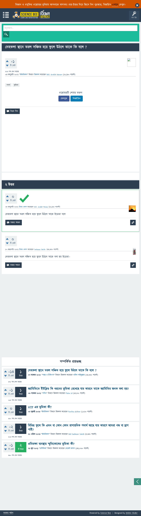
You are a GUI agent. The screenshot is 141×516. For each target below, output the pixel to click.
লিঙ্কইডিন (76, 98)
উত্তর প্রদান (23, 207)
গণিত (44, 393)
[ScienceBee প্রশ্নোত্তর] (31, 14)
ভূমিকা (16, 85)
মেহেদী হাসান (70, 448)
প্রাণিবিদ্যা (43, 448)
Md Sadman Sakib (76, 434)
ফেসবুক (64, 98)
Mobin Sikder (132, 513)
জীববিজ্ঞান (23, 74)
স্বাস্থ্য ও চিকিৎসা (48, 374)
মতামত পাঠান (8, 513)
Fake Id (69, 393)
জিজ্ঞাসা (37, 74)
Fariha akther (74, 411)
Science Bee (105, 513)
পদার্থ (8, 85)
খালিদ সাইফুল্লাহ (79, 374)
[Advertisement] (70, 144)
